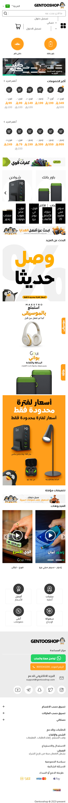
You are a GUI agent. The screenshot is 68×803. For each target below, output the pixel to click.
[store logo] (50, 5)
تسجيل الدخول (33, 28)
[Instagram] (61, 690)
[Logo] (48, 644)
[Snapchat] (39, 690)
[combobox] (34, 13)
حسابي (50, 22)
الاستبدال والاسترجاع (53, 745)
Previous (63, 537)
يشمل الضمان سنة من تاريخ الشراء (47, 753)
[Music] (34, 325)
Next (6, 537)
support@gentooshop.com (40, 679)
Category (63, 25)
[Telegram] (28, 690)
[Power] (34, 372)
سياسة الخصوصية (55, 761)
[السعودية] (6, 6)
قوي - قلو (18, 98)
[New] (34, 272)
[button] (16, 6)
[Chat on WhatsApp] (48, 661)
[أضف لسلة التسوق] (61, 90)
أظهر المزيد (11, 81)
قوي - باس (28, 98)
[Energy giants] (34, 60)
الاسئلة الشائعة (56, 766)
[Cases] (34, 165)
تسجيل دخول (41, 18)
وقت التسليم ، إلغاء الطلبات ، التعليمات (45, 737)
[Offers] (34, 440)
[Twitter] (50, 690)
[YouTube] (17, 690)
